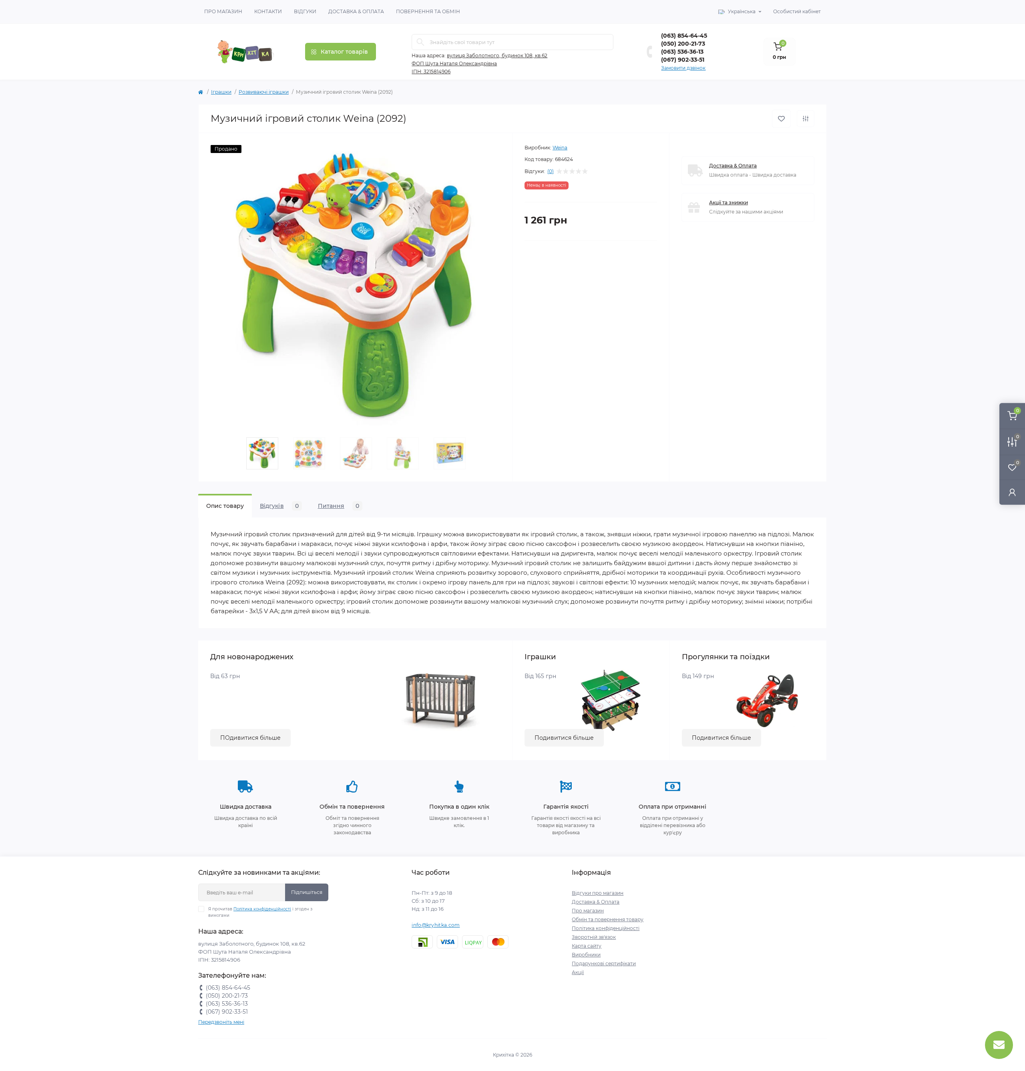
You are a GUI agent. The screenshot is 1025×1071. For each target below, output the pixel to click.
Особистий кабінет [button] (797, 11)
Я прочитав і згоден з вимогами (260, 912)
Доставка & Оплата (356, 11)
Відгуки (305, 11)
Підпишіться (306, 892)
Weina (560, 148)
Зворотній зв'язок (594, 937)
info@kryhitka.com (436, 925)
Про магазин (223, 11)
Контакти (268, 11)
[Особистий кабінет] (1012, 492)
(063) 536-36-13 (682, 51)
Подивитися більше (564, 737)
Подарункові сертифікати (604, 963)
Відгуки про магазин (597, 893)
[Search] (420, 42)
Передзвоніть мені (221, 1022)
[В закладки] (781, 119)
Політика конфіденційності (262, 909)
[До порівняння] (805, 118)
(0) (550, 171)
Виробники (586, 955)
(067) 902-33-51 (682, 59)
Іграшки (221, 92)
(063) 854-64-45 (684, 35)
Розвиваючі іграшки (264, 92)
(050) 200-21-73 (683, 43)
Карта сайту (586, 946)
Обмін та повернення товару (607, 919)
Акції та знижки (728, 202)
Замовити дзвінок (683, 68)
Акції (578, 972)
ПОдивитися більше (250, 737)
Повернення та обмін (428, 11)
